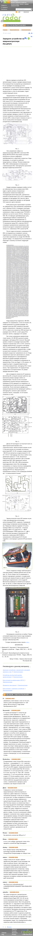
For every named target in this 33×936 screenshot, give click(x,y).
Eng (3, 934)
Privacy (14, 934)
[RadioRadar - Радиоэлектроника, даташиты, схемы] (11, 17)
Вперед (9, 927)
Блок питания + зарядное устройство (13, 688)
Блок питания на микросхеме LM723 (13, 680)
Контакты (4, 9)
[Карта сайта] (5, 1)
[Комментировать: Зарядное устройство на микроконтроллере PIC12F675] (25, 38)
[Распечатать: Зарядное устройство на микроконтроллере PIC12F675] (31, 33)
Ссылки (14, 931)
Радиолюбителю (14, 30)
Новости (4, 5)
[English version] (8, 1)
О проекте (4, 7)
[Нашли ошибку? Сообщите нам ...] (29, 33)
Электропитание (26, 30)
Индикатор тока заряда (9, 685)
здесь (27, 642)
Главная (5, 30)
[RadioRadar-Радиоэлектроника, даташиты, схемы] (1, 1)
